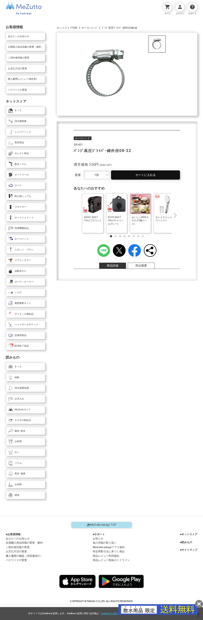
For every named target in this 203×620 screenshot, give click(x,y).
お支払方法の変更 (16, 551)
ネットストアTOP (67, 27)
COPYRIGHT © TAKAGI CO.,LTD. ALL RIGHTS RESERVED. (101, 601)
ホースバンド (89, 27)
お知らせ (98, 538)
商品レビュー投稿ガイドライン (111, 560)
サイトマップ (189, 550)
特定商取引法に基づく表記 (108, 551)
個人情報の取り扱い (105, 542)
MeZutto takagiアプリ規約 (109, 547)
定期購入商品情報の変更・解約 (24, 542)
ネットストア (189, 534)
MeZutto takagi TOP (103, 524)
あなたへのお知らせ (18, 538)
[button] (175, 215)
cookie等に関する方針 (113, 613)
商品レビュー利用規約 (106, 555)
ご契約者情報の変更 (18, 547)
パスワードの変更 (16, 560)
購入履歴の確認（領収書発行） (24, 555)
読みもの (187, 542)
